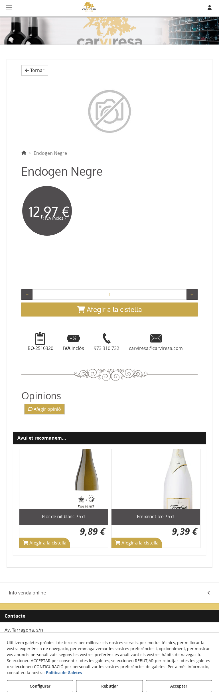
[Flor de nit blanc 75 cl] (63, 479)
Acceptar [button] (178, 686)
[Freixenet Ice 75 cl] (155, 479)
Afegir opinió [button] (47, 409)
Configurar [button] (40, 686)
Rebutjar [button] (109, 686)
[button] (34, 70)
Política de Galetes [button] (64, 672)
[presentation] (27, 498)
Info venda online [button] (27, 593)
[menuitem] (109, 593)
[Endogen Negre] (109, 111)
